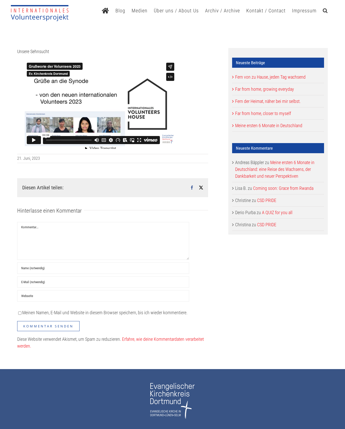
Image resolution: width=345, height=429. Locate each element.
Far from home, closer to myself (263, 113)
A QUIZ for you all (277, 212)
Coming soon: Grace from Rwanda (283, 188)
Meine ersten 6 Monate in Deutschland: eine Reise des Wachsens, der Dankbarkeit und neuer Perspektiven (274, 169)
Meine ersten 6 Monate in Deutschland (268, 125)
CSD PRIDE (266, 200)
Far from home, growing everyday (264, 89)
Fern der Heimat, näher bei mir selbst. (268, 101)
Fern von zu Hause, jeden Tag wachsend (270, 77)
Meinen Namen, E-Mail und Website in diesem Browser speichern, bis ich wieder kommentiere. (104, 312)
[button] (325, 10)
